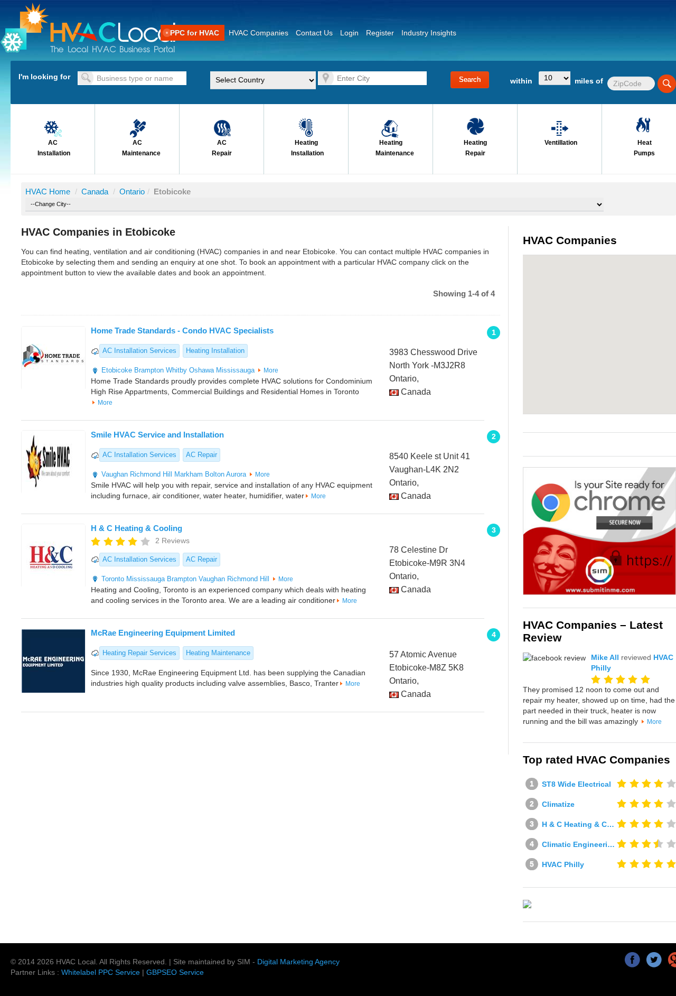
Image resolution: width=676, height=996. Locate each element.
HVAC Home (47, 191)
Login (349, 33)
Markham (188, 474)
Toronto (112, 579)
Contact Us (314, 33)
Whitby (176, 370)
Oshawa (201, 370)
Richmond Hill (151, 474)
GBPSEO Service (175, 972)
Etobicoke (117, 370)
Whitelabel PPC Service (100, 972)
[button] (614, 291)
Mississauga (235, 370)
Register (380, 33)
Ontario (132, 191)
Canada (95, 191)
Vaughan (114, 474)
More (271, 370)
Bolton (214, 474)
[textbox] (132, 78)
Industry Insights (428, 33)
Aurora (236, 474)
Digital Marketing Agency (298, 961)
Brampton (149, 370)
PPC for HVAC (194, 33)
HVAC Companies (258, 33)
